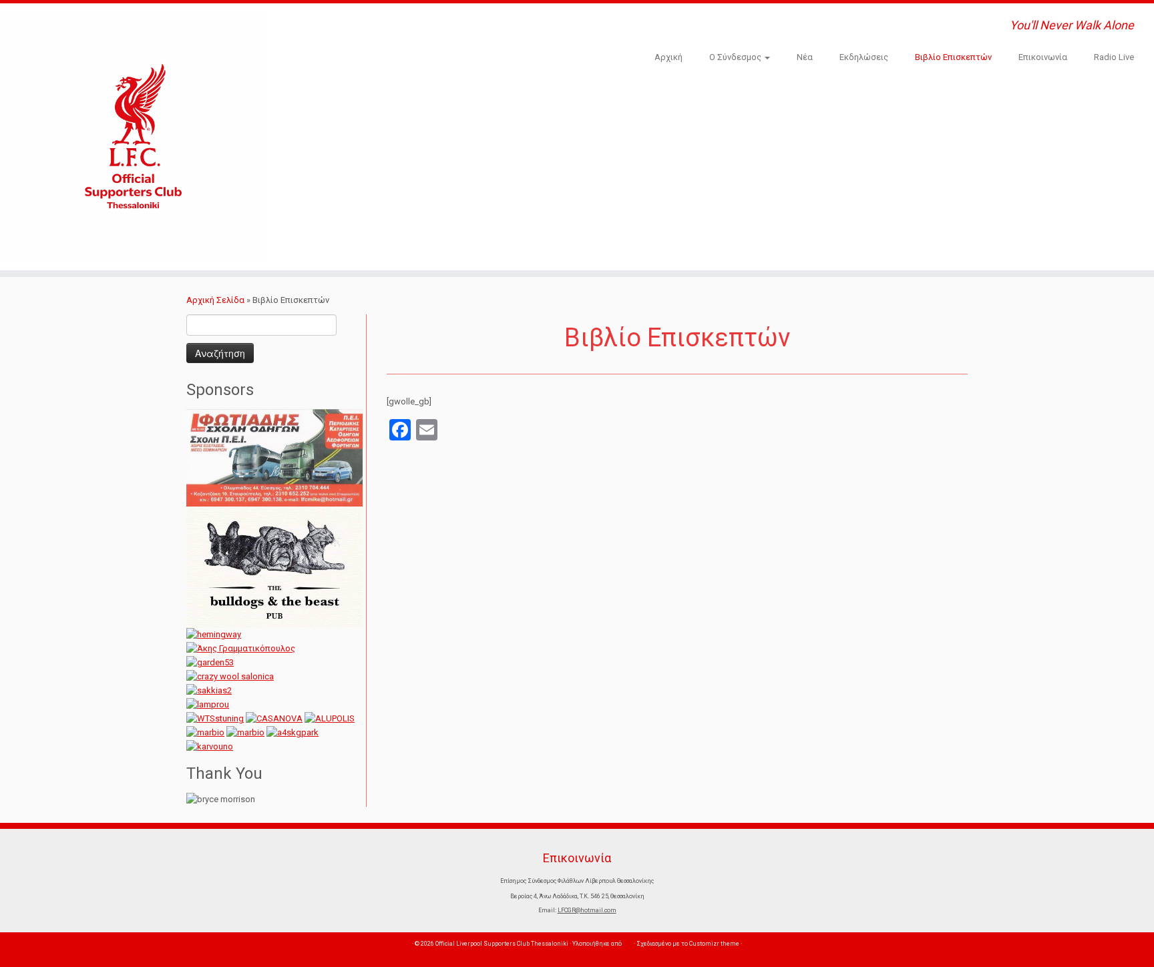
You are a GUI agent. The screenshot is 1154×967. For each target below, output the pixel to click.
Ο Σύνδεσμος (736, 57)
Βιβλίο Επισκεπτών (953, 57)
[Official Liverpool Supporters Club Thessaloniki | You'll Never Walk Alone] (133, 137)
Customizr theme (714, 943)
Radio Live (1114, 57)
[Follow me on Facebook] (335, 26)
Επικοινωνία (1042, 57)
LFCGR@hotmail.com (587, 910)
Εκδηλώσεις (863, 57)
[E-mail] (318, 26)
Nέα (805, 57)
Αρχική (668, 57)
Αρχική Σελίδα (216, 300)
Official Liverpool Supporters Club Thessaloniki (501, 943)
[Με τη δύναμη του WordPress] (627, 944)
